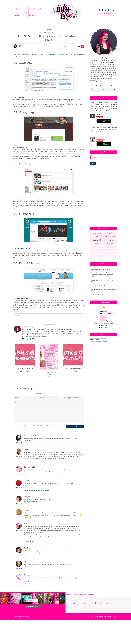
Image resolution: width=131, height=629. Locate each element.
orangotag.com (22, 147)
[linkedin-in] (113, 10)
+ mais (107, 110)
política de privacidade (42, 425)
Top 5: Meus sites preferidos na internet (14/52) (49, 38)
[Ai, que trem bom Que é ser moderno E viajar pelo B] (27, 598)
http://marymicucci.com (31, 501)
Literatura (111, 246)
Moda (97, 249)
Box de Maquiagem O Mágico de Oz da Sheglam (103, 290)
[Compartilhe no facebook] (62, 46)
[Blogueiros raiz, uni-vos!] (96, 313)
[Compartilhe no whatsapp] (75, 46)
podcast (114, 127)
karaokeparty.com (23, 298)
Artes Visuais (97, 233)
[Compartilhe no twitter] (65, 46)
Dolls (97, 243)
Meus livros (17, 14)
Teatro (97, 255)
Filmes (97, 246)
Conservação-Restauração (97, 240)
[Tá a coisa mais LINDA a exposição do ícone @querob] (60, 598)
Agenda (24, 13)
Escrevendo (110, 243)
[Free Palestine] (103, 313)
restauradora (109, 62)
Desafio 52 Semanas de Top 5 (50, 54)
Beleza (111, 233)
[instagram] (100, 10)
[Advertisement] (103, 196)
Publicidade (97, 252)
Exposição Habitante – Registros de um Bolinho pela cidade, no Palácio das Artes (103, 274)
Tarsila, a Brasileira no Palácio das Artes (102, 281)
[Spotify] (30, 339)
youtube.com (21, 199)
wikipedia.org (21, 97)
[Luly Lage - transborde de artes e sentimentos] (65, 12)
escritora (93, 64)
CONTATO (108, 13)
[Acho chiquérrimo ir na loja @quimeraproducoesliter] (16, 598)
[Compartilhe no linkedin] (68, 46)
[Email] (23, 339)
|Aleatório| (104, 325)
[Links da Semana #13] (25, 355)
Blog (17, 9)
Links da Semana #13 (98, 285)
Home (84, 594)
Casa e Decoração (110, 236)
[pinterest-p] (110, 10)
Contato (90, 594)
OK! (93, 163)
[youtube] (105, 10)
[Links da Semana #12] (73, 355)
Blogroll (32, 9)
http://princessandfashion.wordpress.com (37, 490)
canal (108, 127)
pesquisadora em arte (105, 64)
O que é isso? (103, 327)
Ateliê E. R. (39, 14)
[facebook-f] (115, 10)
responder (19, 442)
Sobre (25, 9)
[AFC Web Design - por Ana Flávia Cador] (111, 616)
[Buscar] (114, 90)
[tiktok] (108, 10)
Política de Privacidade (74, 594)
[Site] (32, 327)
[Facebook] (25, 339)
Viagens (110, 255)
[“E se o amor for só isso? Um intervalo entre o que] (38, 598)
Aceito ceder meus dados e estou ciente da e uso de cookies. (36, 425)
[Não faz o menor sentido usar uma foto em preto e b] (5, 598)
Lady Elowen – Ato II (97, 294)
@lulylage (32, 600)
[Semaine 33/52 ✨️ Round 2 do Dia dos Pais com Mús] (49, 598)
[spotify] (102, 10)
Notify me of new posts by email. (50, 394)
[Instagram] (27, 339)
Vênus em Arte (32, 14)
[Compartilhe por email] (78, 46)
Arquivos (40, 9)
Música (111, 249)
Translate (105, 341)
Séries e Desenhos (110, 252)
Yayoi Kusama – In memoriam (100, 269)
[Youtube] (33, 339)
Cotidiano (110, 240)
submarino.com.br (23, 248)
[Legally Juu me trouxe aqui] (49, 357)
